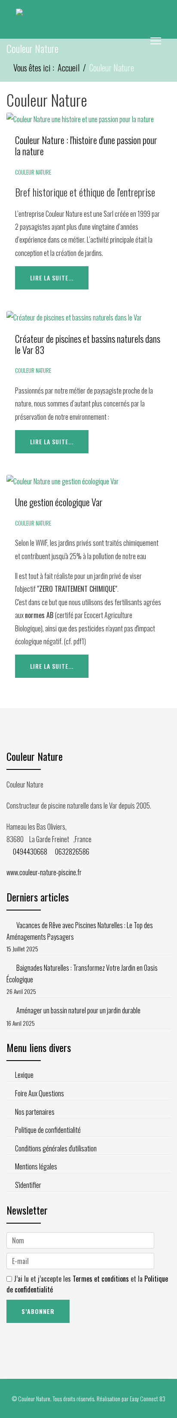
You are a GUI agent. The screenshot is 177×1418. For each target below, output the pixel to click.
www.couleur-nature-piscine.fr (44, 872)
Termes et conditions (102, 1278)
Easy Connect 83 (147, 1398)
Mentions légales (36, 1166)
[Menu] (155, 41)
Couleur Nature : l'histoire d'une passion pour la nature (86, 145)
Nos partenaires (35, 1112)
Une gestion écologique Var (59, 502)
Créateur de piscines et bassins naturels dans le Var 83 (87, 344)
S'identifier (28, 1185)
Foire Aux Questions (39, 1093)
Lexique (24, 1075)
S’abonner (38, 1311)
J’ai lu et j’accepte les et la (87, 1284)
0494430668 (30, 851)
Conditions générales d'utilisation (56, 1148)
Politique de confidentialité (48, 1130)
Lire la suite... (51, 277)
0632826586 (72, 851)
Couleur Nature (33, 172)
